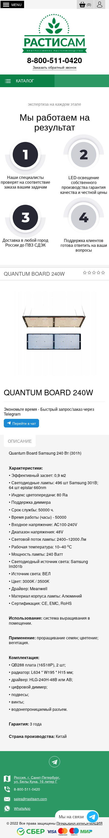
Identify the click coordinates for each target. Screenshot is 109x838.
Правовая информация (79, 823)
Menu (16, 4)
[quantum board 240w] (54, 333)
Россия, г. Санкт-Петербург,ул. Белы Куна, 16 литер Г (37, 779)
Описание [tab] (20, 441)
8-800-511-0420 (27, 789)
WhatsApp (22, 808)
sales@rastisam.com (30, 798)
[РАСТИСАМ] (54, 33)
